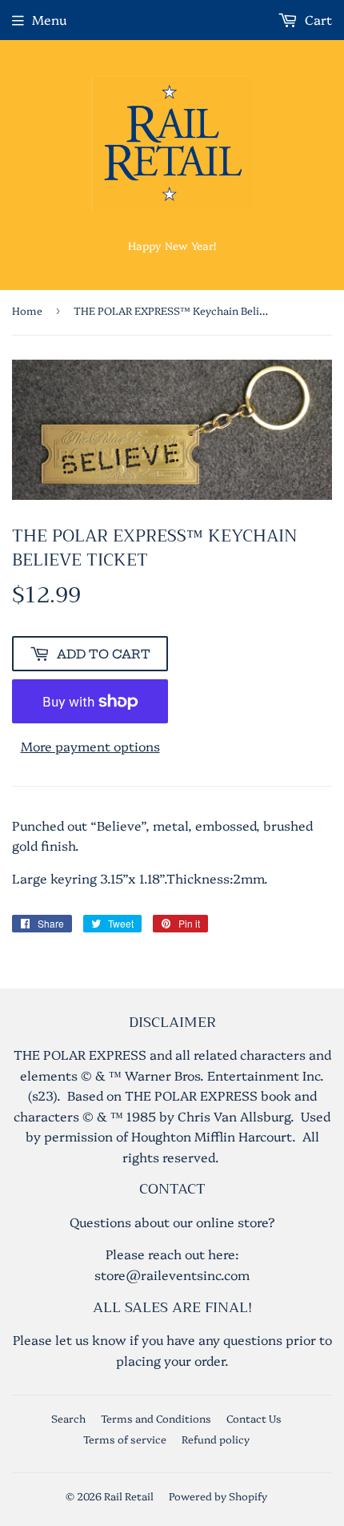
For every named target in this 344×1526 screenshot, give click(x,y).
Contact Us (254, 1418)
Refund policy (216, 1438)
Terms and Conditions (156, 1418)
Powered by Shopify (218, 1495)
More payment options (90, 746)
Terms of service (124, 1438)
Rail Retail (129, 1495)
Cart (317, 19)
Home (27, 310)
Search (68, 1418)
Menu (49, 19)
